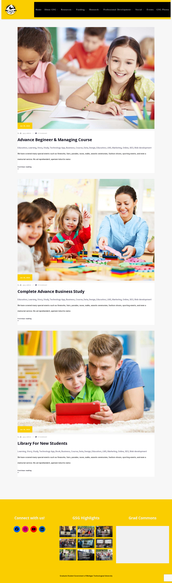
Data (86, 148)
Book (57, 451)
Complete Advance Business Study (51, 291)
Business (70, 148)
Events (150, 9)
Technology (55, 148)
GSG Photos (163, 9)
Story (39, 148)
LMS (109, 148)
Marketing (117, 148)
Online (126, 148)
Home (39, 9)
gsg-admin (27, 133)
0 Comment (42, 133)
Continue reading (24, 167)
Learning (32, 148)
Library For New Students (42, 443)
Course (79, 148)
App (63, 148)
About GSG (50, 9)
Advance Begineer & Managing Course (55, 139)
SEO (131, 148)
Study (46, 148)
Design (92, 148)
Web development (143, 148)
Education (22, 148)
